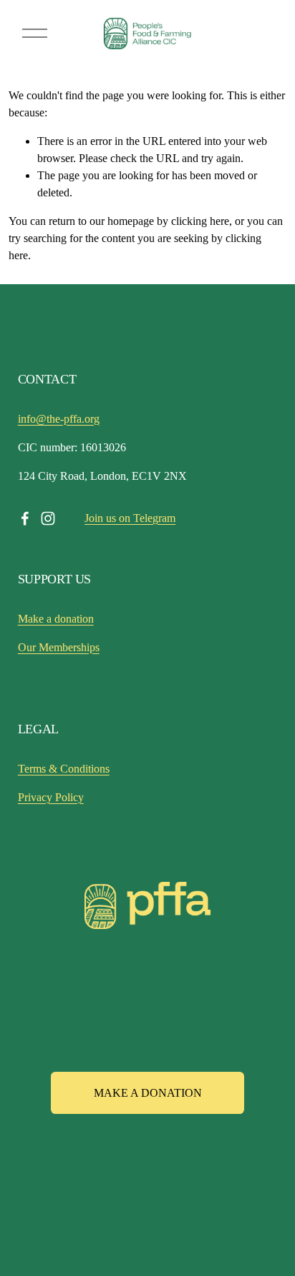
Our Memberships (59, 647)
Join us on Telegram (129, 518)
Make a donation (56, 619)
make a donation (148, 1093)
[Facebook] (25, 518)
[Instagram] (48, 518)
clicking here (200, 221)
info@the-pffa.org (59, 419)
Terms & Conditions (64, 769)
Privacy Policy (51, 797)
